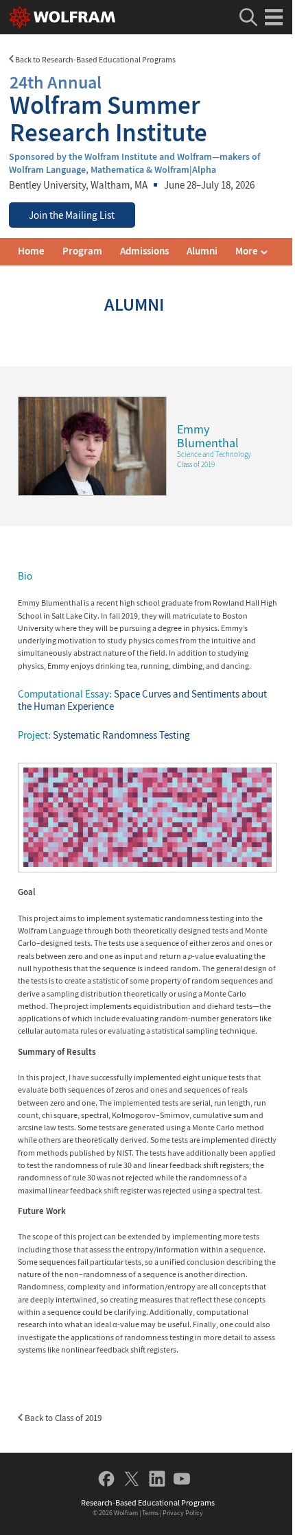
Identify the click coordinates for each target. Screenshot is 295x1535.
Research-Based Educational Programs (148, 1502)
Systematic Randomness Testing (121, 735)
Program (82, 251)
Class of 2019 (196, 464)
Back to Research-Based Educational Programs (95, 59)
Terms (150, 1512)
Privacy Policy (183, 1512)
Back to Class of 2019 (62, 1418)
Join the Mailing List (72, 215)
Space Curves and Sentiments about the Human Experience (142, 700)
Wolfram (126, 1512)
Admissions (144, 251)
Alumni (202, 251)
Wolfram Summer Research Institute (108, 109)
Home (31, 251)
